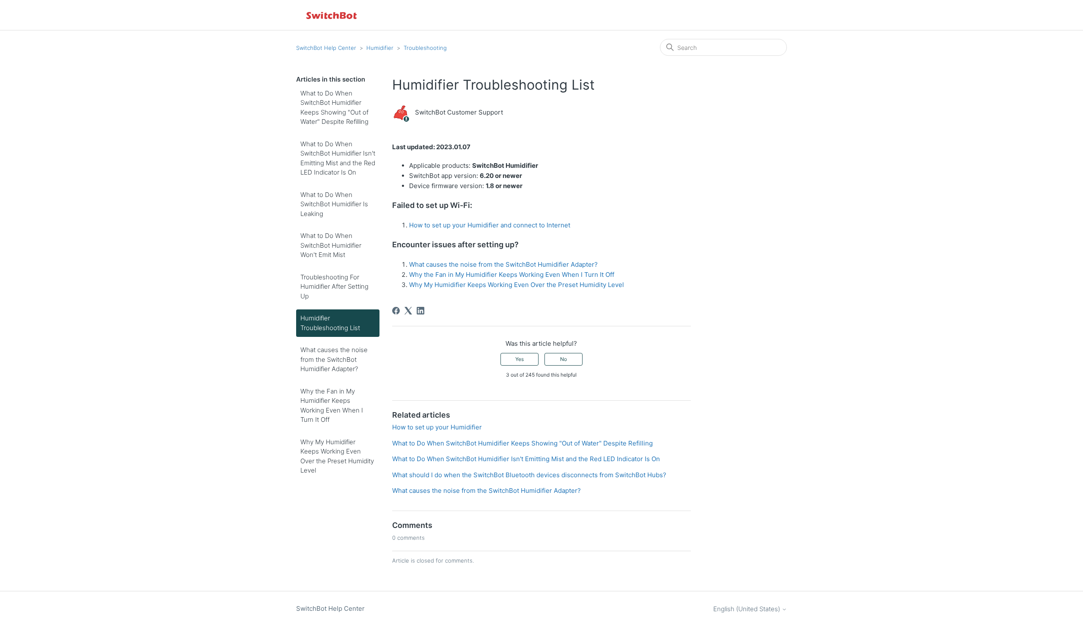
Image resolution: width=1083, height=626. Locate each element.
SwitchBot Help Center (326, 47)
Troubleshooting (425, 47)
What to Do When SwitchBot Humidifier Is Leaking (334, 204)
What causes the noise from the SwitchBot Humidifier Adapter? (334, 359)
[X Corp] (408, 310)
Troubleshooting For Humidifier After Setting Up (334, 286)
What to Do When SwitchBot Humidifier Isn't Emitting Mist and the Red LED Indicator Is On (337, 158)
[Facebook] (396, 310)
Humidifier (379, 47)
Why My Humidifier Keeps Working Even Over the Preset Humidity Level (337, 456)
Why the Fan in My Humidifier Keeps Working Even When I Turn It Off (331, 405)
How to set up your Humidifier (437, 427)
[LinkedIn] (420, 310)
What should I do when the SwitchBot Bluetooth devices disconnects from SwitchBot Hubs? (529, 475)
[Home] (332, 15)
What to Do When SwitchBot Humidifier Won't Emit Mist (330, 245)
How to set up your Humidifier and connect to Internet (489, 225)
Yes (519, 359)
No (563, 359)
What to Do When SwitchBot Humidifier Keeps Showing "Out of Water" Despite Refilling (334, 107)
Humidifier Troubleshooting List (330, 323)
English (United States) (747, 608)
